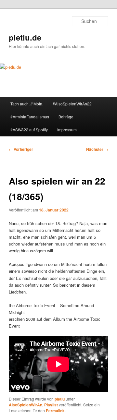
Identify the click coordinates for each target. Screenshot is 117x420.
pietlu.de (25, 37)
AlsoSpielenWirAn (25, 405)
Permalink (55, 411)
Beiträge (65, 116)
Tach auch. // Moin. (26, 103)
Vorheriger (21, 149)
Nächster (97, 149)
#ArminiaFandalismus (29, 116)
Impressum (67, 129)
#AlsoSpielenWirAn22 (72, 103)
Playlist (51, 405)
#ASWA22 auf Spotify (29, 129)
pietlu (60, 399)
